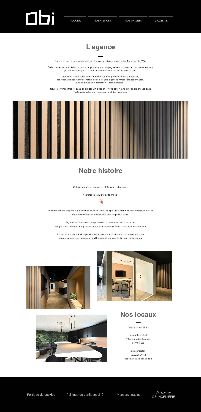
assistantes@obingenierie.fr (138, 358)
